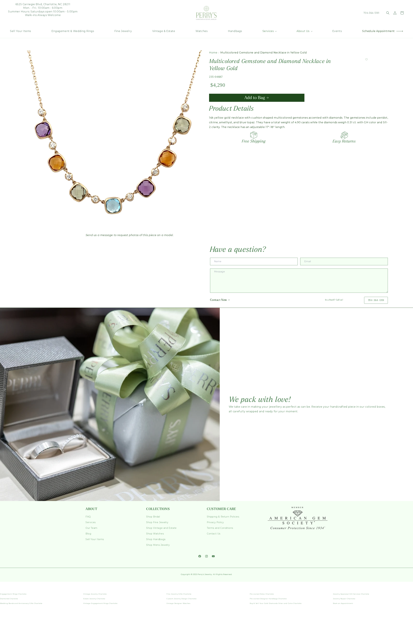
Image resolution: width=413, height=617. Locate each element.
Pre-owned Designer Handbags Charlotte (268, 599)
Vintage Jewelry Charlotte (95, 594)
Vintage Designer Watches (178, 603)
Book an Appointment (343, 603)
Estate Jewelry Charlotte (94, 599)
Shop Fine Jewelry (157, 522)
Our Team (91, 528)
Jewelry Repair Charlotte (344, 599)
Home (213, 52)
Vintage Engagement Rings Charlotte (100, 603)
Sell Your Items (95, 539)
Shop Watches (155, 533)
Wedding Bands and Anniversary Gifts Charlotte (21, 603)
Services (91, 522)
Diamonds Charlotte (9, 599)
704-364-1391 (371, 12)
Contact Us (213, 533)
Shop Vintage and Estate (161, 528)
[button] (269, 31)
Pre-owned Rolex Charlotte (262, 594)
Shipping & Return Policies (223, 516)
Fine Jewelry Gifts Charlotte (178, 594)
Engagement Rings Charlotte (13, 594)
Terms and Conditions (220, 528)
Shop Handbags (156, 539)
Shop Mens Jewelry (158, 544)
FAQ (88, 516)
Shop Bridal (153, 516)
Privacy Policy (215, 522)
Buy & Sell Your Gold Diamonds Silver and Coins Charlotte (276, 603)
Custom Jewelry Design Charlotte (181, 599)
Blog (88, 533)
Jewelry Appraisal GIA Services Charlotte (351, 594)
